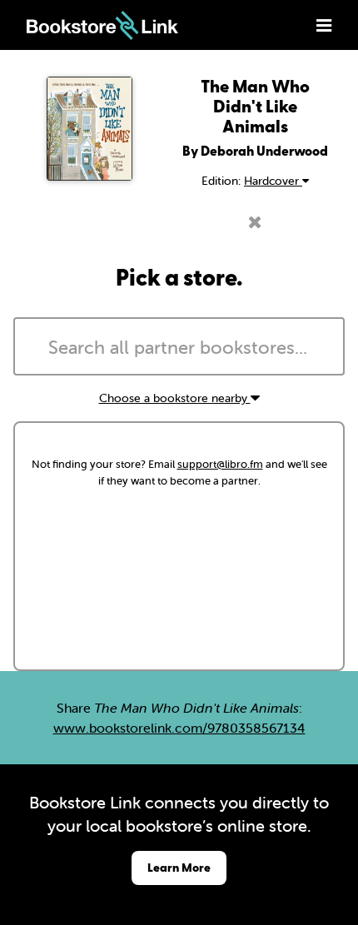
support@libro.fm (220, 464)
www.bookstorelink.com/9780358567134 (179, 727)
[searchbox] (179, 348)
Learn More (179, 867)
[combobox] (179, 346)
